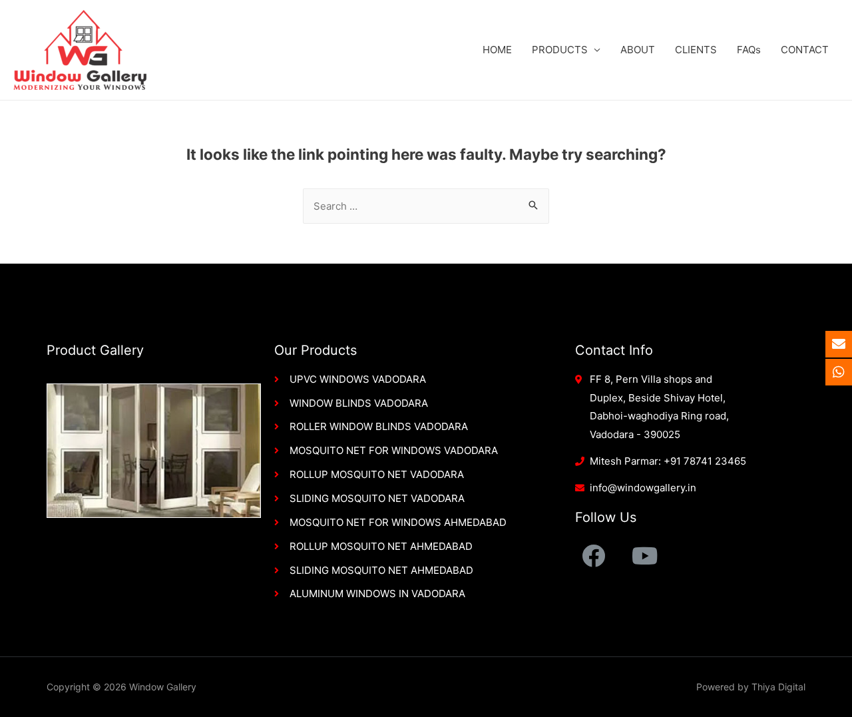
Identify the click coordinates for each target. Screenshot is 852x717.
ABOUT (637, 49)
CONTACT (805, 49)
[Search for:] (426, 206)
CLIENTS (696, 49)
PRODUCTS (560, 49)
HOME (497, 49)
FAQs (749, 49)
